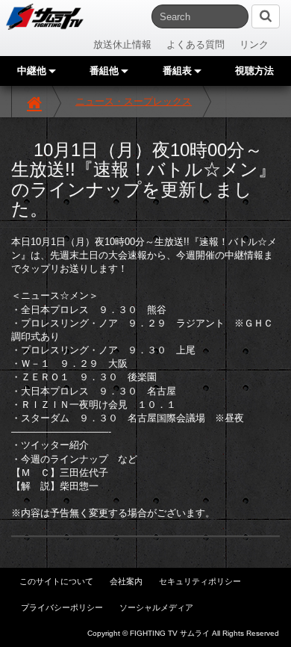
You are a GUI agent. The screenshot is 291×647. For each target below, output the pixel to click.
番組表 (179, 70)
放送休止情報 (122, 44)
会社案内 (126, 581)
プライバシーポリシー (62, 607)
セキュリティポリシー (200, 581)
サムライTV (45, 17)
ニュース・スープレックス (133, 101)
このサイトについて (56, 581)
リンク (254, 44)
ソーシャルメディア (156, 607)
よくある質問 (195, 44)
